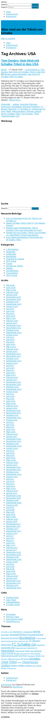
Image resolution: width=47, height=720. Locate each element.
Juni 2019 (10, 481)
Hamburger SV (38, 109)
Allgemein (5, 104)
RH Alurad (25, 659)
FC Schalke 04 (24, 109)
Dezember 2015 (13, 581)
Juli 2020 (10, 451)
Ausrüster (24, 104)
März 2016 (11, 573)
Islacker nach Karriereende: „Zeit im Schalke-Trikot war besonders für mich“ (24, 229)
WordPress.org (13, 621)
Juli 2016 (10, 564)
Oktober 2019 (12, 472)
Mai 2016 (10, 569)
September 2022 (14, 389)
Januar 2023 (11, 380)
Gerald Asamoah (21, 648)
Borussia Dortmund (10, 638)
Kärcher (17, 653)
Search (4, 4)
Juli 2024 (10, 337)
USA (17, 116)
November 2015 (13, 583)
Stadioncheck (12, 597)
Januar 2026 (11, 294)
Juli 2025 (10, 309)
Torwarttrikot (12, 273)
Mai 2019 (10, 484)
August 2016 (12, 562)
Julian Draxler (20, 651)
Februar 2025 (12, 321)
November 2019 (13, 469)
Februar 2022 (12, 406)
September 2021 (13, 417)
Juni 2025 (10, 311)
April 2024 (10, 344)
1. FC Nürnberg (15, 632)
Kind (3, 111)
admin (4, 69)
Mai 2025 (10, 313)
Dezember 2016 (13, 552)
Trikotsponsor (30, 662)
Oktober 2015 (12, 585)
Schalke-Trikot (15, 22)
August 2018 (12, 505)
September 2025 (14, 304)
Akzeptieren (20, 696)
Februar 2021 (12, 434)
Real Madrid (16, 659)
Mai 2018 (10, 512)
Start (8, 12)
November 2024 (13, 328)
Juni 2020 (10, 453)
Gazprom (40, 645)
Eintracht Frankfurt (31, 107)
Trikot (36, 114)
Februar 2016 (12, 576)
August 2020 (12, 448)
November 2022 (13, 384)
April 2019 (10, 486)
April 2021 (10, 429)
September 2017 (13, 531)
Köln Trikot (11, 600)
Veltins (14, 665)
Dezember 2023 (13, 354)
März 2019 (11, 488)
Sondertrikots (12, 270)
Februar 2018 (12, 519)
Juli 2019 (10, 479)
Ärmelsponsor (11, 668)
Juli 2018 (10, 507)
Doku (16, 641)
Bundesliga (16, 107)
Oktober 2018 (12, 500)
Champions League (15, 259)
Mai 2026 (10, 285)
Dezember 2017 (13, 524)
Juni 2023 (10, 368)
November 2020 (13, 441)
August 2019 (12, 477)
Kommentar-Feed (14, 619)
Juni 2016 (10, 566)
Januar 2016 (11, 578)
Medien (9, 268)
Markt (8, 111)
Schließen (5, 717)
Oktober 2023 (12, 358)
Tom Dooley (27, 114)
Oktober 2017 (12, 529)
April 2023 (10, 373)
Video (34, 666)
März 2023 (11, 375)
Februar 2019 (12, 491)
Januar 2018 (11, 521)
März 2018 (11, 517)
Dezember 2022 (13, 382)
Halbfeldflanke (13, 602)
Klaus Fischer (7, 653)
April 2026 (10, 287)
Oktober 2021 (12, 415)
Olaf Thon (22, 656)
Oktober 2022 (12, 387)
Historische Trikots (14, 266)
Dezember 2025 (13, 297)
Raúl (10, 659)
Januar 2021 (11, 436)
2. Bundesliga (12, 249)
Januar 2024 (11, 351)
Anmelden (11, 614)
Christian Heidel (41, 638)
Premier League (33, 111)
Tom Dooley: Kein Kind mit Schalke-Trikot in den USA (20, 62)
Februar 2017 (12, 547)
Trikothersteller (8, 116)
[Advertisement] (24, 162)
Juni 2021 (10, 425)
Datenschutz (12, 14)
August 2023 (12, 363)
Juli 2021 (10, 422)
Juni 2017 (10, 538)
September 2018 (13, 503)
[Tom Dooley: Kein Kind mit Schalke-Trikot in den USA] (23, 75)
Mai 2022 (10, 399)
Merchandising (19, 111)
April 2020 (10, 458)
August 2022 (12, 391)
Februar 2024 (12, 349)
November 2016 (13, 555)
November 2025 (13, 299)
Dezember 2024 (13, 325)
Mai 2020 (10, 455)
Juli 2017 (10, 536)
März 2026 (11, 290)
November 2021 (13, 413)
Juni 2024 (10, 339)
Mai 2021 (10, 427)
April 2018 (10, 514)
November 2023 (13, 356)
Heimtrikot (8, 650)
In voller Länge (13, 604)
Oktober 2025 (12, 302)
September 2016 (13, 559)
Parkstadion (31, 656)
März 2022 (11, 403)
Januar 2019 (11, 493)
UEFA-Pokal (11, 275)
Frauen (9, 263)
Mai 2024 (10, 342)
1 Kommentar (23, 70)
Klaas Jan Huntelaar (33, 651)
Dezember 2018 (13, 495)
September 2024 (14, 332)
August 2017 (12, 533)
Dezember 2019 (13, 467)
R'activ (38, 656)
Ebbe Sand (21, 641)
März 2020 (11, 460)
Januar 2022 (11, 408)
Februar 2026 (12, 292)
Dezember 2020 (13, 439)
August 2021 (12, 420)
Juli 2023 (10, 365)
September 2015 (13, 588)
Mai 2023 (10, 370)
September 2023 (14, 361)
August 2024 (12, 335)
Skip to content (8, 38)
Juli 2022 (10, 394)
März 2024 (11, 347)
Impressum (11, 16)
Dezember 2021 (13, 410)
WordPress (17, 687)
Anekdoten (11, 254)
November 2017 (13, 526)
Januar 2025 (11, 323)
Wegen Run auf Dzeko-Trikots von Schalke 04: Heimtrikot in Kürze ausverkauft (26, 233)
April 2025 (10, 316)
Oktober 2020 (12, 443)
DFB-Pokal (11, 261)
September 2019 (13, 474)
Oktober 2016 (12, 557)
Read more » (15, 100)
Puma (3, 114)
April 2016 (10, 571)
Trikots (19, 662)
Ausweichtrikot (18, 634)
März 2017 (11, 545)
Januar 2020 (11, 465)
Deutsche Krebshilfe (7, 641)
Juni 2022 (10, 396)
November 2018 (13, 498)
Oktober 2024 (12, 330)
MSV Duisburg (35, 653)
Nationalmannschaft (9, 656)
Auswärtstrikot (35, 634)
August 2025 (12, 306)
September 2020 (14, 446)
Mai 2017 (10, 540)
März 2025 (11, 318)
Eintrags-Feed (12, 617)
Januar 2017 (11, 550)
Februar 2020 (12, 462)
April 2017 (10, 543)
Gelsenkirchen (8, 647)
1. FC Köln (4, 632)
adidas (16, 104)
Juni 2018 (10, 510)
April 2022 (10, 401)
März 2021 (11, 432)
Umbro (5, 665)
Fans (27, 641)
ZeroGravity (6, 684)
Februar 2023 (12, 377)
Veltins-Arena (25, 665)
